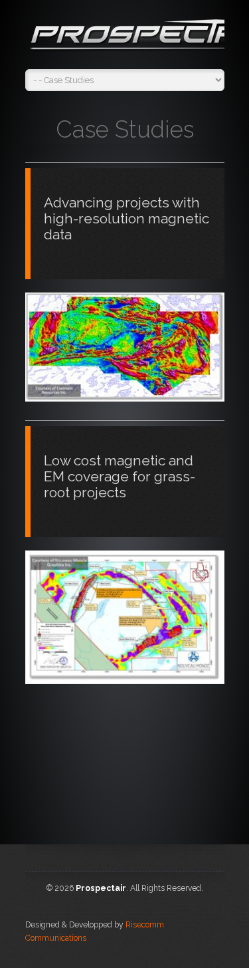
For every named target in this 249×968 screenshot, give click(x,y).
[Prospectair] (124, 38)
